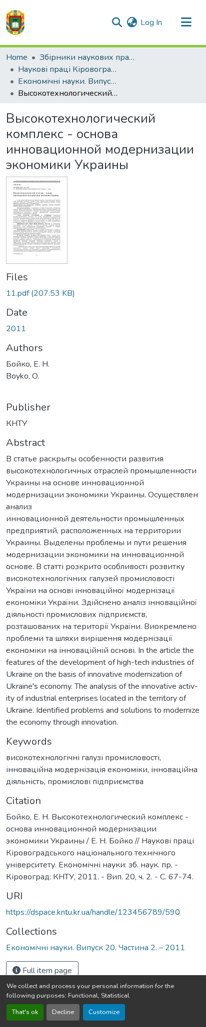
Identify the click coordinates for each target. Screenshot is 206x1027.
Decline (63, 1012)
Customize (104, 1012)
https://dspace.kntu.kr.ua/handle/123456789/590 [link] (93, 912)
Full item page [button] (46, 970)
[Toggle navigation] (186, 22)
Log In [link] (151, 22)
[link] (103, 293)
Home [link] (17, 57)
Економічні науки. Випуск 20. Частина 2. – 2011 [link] (68, 81)
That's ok (25, 1012)
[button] (15, 22)
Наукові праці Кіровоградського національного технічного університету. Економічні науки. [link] (68, 69)
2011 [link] (16, 328)
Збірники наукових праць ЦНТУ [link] (90, 57)
